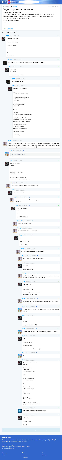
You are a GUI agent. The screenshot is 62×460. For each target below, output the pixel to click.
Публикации (25, 453)
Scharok (14, 6)
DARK (7, 36)
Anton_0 (10, 140)
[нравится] (3, 26)
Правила (44, 455)
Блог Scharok (6, 6)
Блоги (23, 455)
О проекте (45, 453)
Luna (23, 408)
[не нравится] (7, 26)
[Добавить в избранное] (11, 26)
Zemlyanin (10, 28)
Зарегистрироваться (7, 453)
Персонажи (25, 457)
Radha (10, 150)
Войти (3, 455)
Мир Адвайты (6, 437)
